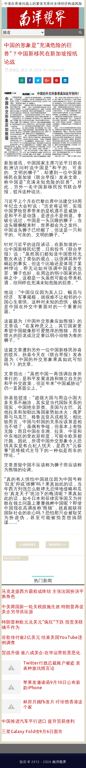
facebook (12, 558)
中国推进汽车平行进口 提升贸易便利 (38, 721)
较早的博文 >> (57, 544)
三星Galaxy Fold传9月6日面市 (32, 731)
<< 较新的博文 (27, 544)
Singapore (56, 69)
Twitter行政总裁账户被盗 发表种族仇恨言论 (52, 665)
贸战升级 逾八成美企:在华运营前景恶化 (41, 652)
